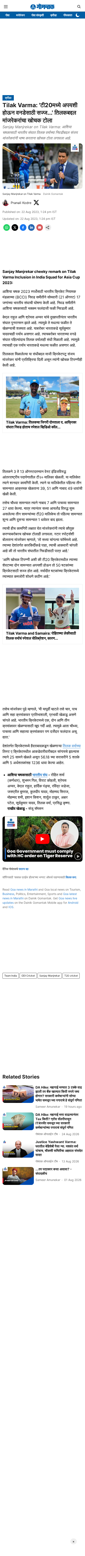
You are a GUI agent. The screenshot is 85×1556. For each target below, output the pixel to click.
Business (8, 894)
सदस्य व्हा (23, 869)
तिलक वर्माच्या (72, 746)
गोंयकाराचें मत (70, 15)
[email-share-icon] (39, 229)
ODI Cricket (28, 975)
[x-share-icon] (15, 229)
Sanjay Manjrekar (49, 975)
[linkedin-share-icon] (31, 229)
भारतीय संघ (39, 775)
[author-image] (5, 202)
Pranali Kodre (21, 203)
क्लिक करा (71, 877)
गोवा (7, 15)
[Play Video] (42, 839)
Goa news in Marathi (24, 889)
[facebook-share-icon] (23, 229)
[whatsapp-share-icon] (6, 229)
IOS (10, 907)
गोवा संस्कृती (37, 15)
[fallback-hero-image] (18, 1094)
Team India (10, 975)
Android (73, 902)
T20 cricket (71, 975)
